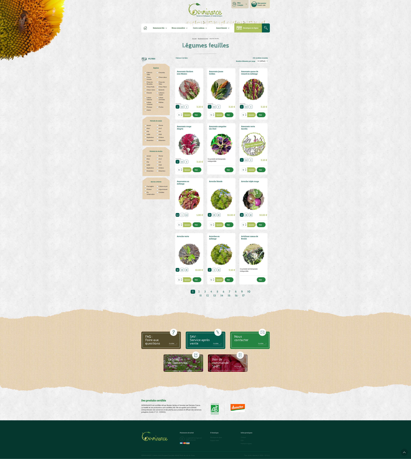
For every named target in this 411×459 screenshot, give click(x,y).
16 (236, 295)
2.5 (182, 107)
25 (214, 215)
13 (214, 295)
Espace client (214, 441)
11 (201, 295)
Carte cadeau (198, 28)
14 (221, 295)
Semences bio (159, 28)
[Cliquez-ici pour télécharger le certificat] (238, 408)
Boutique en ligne (250, 28)
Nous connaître (178, 28)
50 (219, 215)
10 (210, 215)
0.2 (177, 215)
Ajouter (187, 115)
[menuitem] (260, 4)
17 (243, 295)
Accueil (194, 38)
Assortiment (221, 28)
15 (229, 295)
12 (207, 295)
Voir (196, 115)
